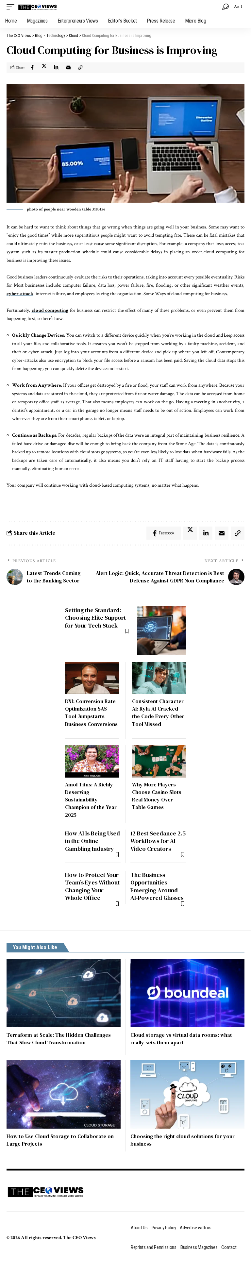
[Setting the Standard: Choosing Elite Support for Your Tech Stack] (161, 630)
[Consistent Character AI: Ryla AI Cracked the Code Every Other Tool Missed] (159, 678)
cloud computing (50, 310)
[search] (225, 7)
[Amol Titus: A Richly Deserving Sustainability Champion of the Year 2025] (92, 761)
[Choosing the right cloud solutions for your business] (187, 1094)
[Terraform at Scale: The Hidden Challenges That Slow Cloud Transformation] (64, 993)
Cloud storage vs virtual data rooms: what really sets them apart (181, 1038)
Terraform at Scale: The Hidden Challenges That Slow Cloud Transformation (59, 1038)
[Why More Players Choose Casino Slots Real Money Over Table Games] (159, 761)
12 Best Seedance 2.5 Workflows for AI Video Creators (158, 841)
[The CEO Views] (38, 7)
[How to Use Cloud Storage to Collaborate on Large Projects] (64, 1094)
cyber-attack (20, 294)
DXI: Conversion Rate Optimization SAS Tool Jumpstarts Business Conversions (91, 712)
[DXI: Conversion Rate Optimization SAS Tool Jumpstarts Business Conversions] (92, 678)
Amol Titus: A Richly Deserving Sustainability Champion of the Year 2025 (91, 799)
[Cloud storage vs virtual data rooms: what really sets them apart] (187, 993)
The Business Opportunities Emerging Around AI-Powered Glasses (156, 886)
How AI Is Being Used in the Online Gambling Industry (92, 841)
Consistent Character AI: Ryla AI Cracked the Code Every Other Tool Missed (158, 712)
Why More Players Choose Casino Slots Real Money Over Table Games (156, 796)
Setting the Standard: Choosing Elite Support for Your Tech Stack (95, 618)
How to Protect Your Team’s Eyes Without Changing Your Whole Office (92, 886)
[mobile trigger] (12, 7)
